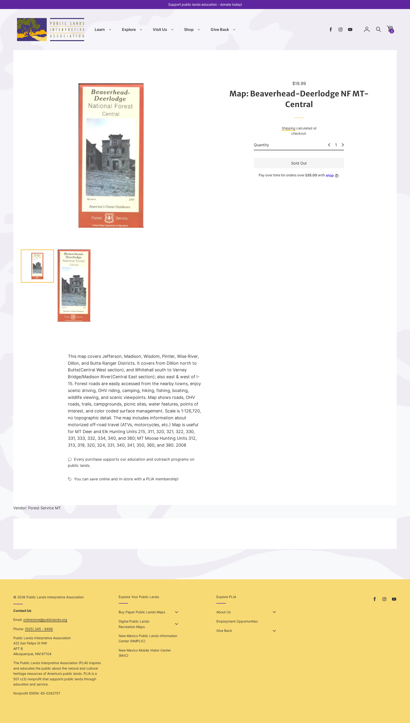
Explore (129, 29)
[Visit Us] (172, 30)
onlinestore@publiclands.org (45, 620)
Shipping (288, 128)
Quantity (261, 144)
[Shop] (199, 30)
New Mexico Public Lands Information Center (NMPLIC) (148, 638)
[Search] (378, 29)
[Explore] (141, 30)
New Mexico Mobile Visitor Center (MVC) (145, 652)
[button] (390, 30)
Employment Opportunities (237, 621)
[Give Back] (234, 30)
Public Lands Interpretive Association (55, 597)
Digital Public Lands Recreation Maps (134, 623)
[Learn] (110, 30)
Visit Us (160, 29)
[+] (343, 145)
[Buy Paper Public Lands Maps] (176, 612)
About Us (223, 612)
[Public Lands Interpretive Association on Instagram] (340, 29)
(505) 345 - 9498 (39, 629)
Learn (100, 29)
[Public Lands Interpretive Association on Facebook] (330, 29)
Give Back (220, 29)
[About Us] (274, 612)
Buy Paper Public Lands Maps (142, 612)
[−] (329, 145)
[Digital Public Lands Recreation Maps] (176, 624)
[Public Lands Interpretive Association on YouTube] (350, 29)
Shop (189, 29)
